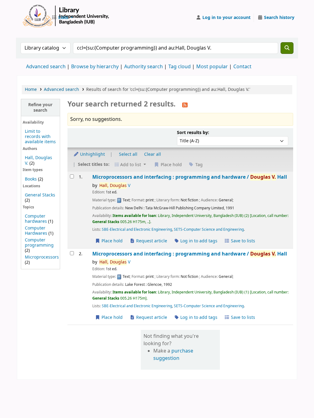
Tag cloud (179, 66)
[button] (62, 18)
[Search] (287, 48)
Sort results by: (193, 132)
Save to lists (242, 241)
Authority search (143, 66)
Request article (151, 241)
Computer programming (39, 242)
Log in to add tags (198, 241)
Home (31, 89)
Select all (128, 154)
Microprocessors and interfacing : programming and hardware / (189, 177)
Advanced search (46, 66)
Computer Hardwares (36, 231)
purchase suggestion (173, 354)
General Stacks (40, 195)
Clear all (152, 154)
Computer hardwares (36, 219)
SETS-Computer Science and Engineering (209, 229)
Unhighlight (92, 154)
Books (31, 179)
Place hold (111, 241)
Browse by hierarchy (95, 66)
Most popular (212, 66)
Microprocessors (42, 257)
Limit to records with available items (40, 136)
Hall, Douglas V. (38, 160)
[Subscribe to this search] (185, 104)
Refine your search (40, 107)
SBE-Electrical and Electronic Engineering (137, 229)
